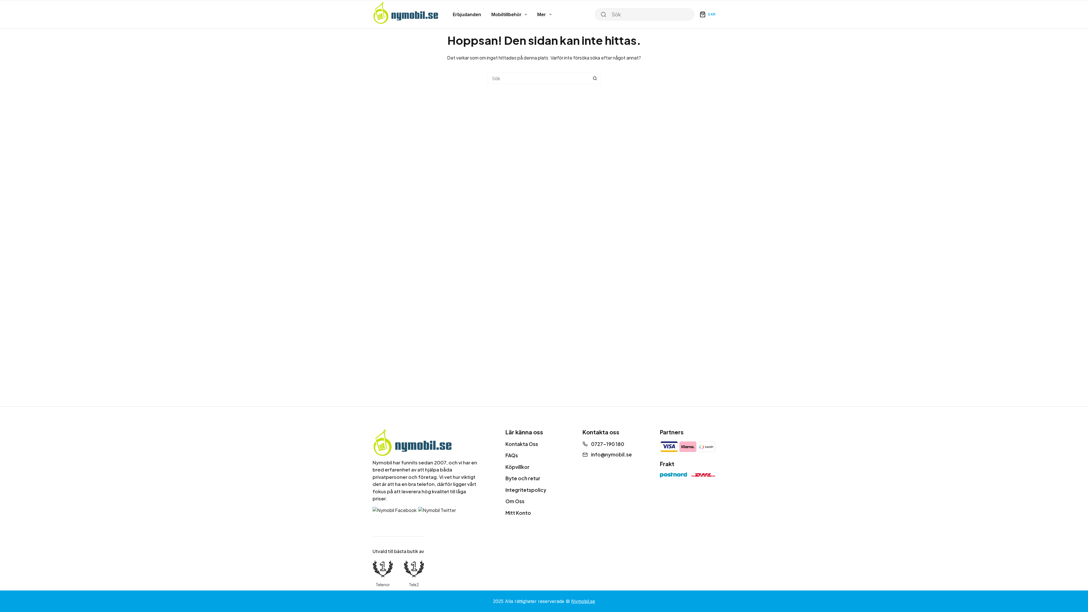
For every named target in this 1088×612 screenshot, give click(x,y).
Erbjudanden (467, 14)
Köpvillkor (517, 467)
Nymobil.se (583, 601)
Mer (541, 14)
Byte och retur (522, 478)
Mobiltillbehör (506, 14)
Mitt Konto (518, 513)
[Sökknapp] (595, 78)
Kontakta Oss (521, 444)
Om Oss (514, 501)
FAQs (511, 455)
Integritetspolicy (525, 490)
